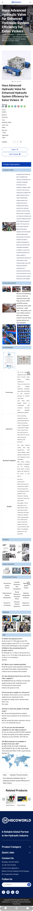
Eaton (5, 775)
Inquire (13, 149)
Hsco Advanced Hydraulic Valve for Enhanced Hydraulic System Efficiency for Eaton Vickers (16, 780)
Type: (3, 120)
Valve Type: (5, 125)
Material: (4, 115)
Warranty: (4, 130)
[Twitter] (12, 892)
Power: (4, 109)
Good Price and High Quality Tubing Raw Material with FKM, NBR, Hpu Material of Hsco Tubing (11, 805)
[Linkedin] (8, 892)
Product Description (11, 164)
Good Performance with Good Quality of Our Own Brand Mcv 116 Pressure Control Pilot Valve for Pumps (22, 805)
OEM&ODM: (5, 135)
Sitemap (27, 902)
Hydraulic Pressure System (18, 775)
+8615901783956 (13, 862)
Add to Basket (13, 154)
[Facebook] (3, 892)
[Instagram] (17, 892)
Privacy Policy (16, 904)
